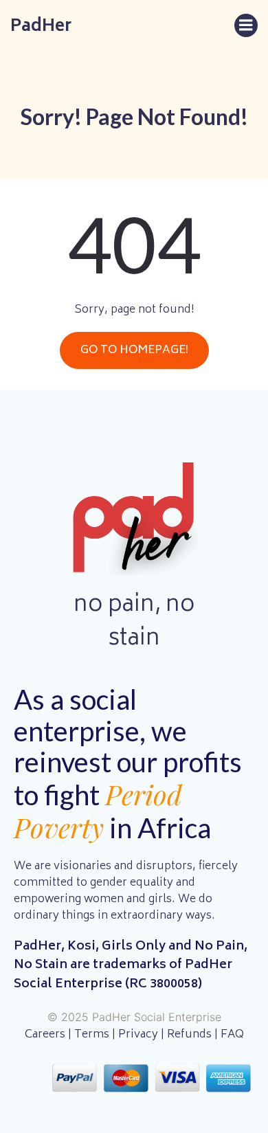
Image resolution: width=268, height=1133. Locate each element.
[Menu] (246, 25)
